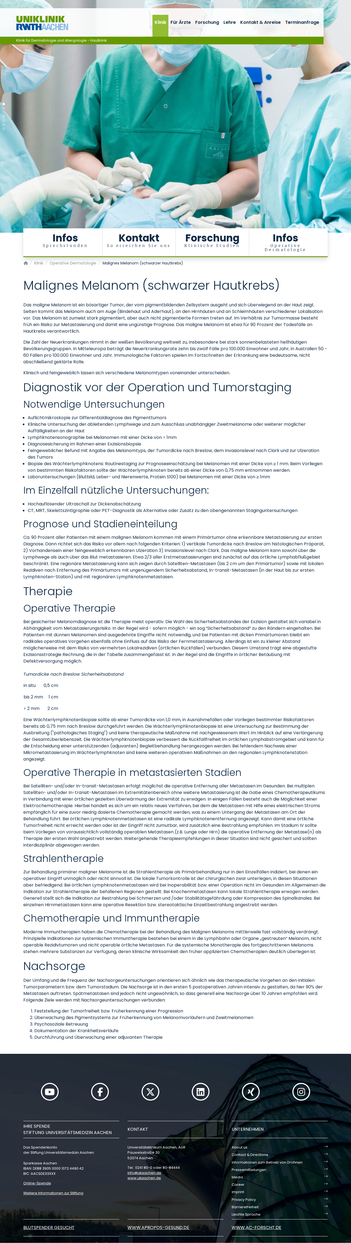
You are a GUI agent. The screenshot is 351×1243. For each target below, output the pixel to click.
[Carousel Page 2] (3, 108)
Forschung (207, 22)
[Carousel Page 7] (3, 129)
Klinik (160, 22)
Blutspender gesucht (49, 1227)
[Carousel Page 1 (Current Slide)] (3, 104)
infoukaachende (144, 1172)
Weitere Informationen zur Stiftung (53, 1193)
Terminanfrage (302, 22)
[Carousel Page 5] (3, 120)
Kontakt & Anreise (260, 22)
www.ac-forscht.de (256, 1227)
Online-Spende (37, 1183)
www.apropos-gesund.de (158, 1227)
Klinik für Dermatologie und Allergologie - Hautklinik (61, 40)
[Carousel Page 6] (3, 124)
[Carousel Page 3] (3, 112)
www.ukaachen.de (144, 1178)
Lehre (229, 22)
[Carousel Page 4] (3, 116)
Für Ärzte (181, 22)
